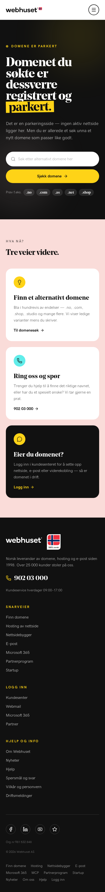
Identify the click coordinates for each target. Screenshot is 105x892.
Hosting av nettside (22, 626)
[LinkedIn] (25, 829)
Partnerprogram (19, 661)
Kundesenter (17, 698)
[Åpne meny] (93, 9)
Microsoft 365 (18, 653)
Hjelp (10, 769)
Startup (12, 670)
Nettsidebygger (19, 635)
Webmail (13, 706)
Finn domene (17, 617)
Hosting (36, 866)
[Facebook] (11, 829)
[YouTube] (40, 829)
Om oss (28, 879)
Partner (12, 724)
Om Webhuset (18, 752)
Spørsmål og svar (20, 778)
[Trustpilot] (55, 829)
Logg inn (21, 487)
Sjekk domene (49, 176)
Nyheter (12, 760)
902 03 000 (23, 409)
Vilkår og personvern (24, 787)
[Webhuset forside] (24, 9)
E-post (11, 644)
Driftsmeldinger (19, 796)
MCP (35, 873)
